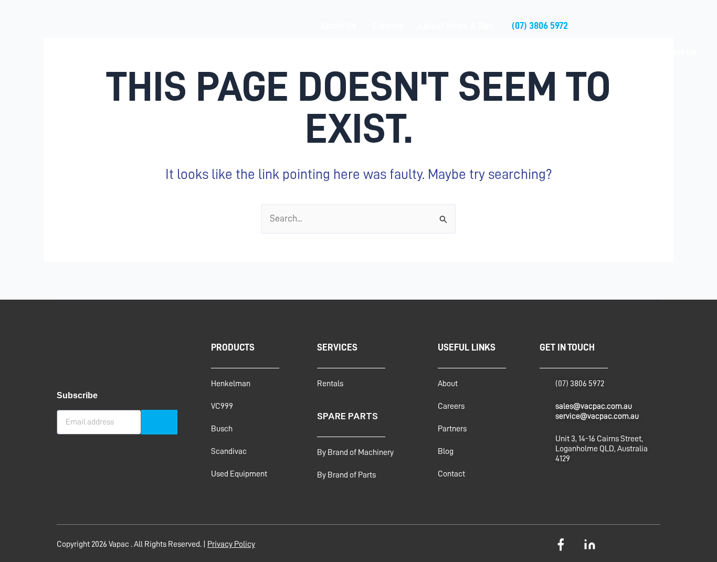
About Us (338, 25)
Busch (222, 429)
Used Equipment (540, 52)
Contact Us (675, 52)
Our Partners (612, 52)
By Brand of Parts (346, 475)
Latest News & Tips (456, 25)
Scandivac (229, 451)
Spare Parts (423, 52)
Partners (452, 429)
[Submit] (159, 422)
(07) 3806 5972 (540, 25)
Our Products (359, 52)
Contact (451, 474)
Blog (446, 451)
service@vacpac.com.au (597, 416)
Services (301, 52)
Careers (387, 25)
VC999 (222, 406)
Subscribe (77, 395)
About (448, 383)
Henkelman (230, 383)
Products (233, 347)
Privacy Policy (231, 544)
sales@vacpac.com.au (593, 406)
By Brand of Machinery (355, 452)
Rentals (477, 52)
